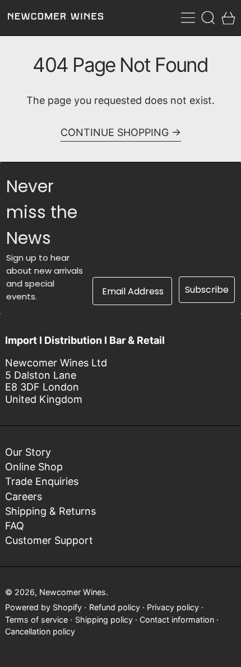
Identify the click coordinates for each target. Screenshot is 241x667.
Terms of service (36, 619)
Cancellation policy (40, 631)
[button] (208, 17)
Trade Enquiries (41, 481)
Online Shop (34, 467)
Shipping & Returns (50, 511)
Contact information (177, 619)
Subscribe (207, 289)
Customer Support (49, 540)
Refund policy (114, 607)
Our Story (28, 452)
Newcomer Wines (72, 592)
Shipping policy (104, 619)
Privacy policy (173, 607)
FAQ (14, 526)
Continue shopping (115, 132)
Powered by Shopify (43, 607)
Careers (23, 496)
